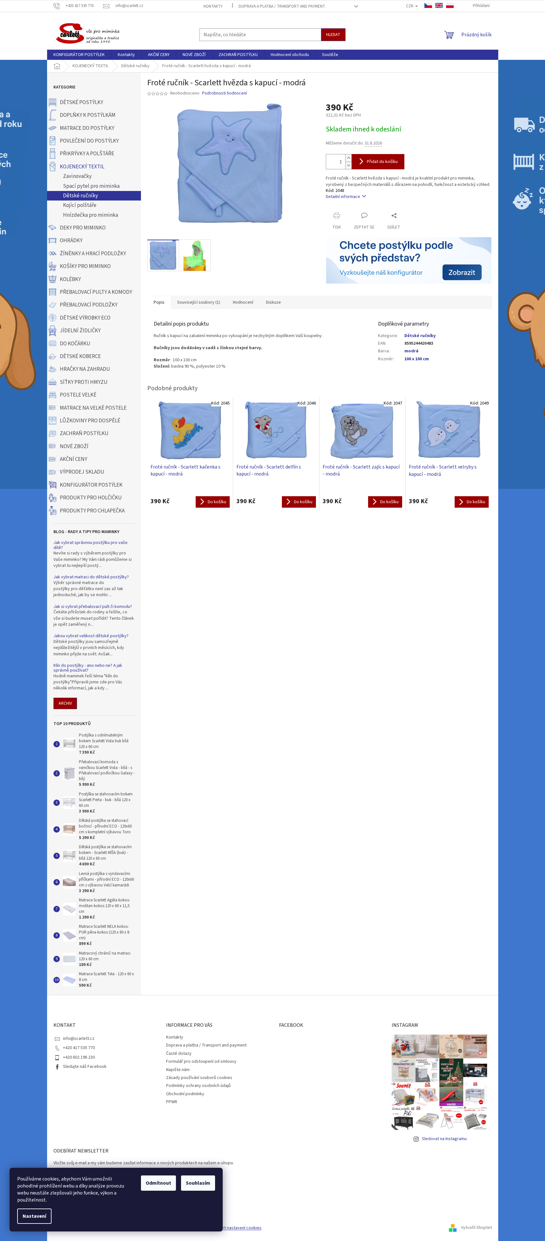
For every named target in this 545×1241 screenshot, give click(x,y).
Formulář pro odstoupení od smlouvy (201, 1061)
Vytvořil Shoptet (476, 1228)
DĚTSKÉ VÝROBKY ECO (85, 318)
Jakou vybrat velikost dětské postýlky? (91, 636)
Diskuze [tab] (273, 302)
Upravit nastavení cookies (237, 1228)
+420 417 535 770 (79, 1048)
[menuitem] (79, 55)
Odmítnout (158, 1183)
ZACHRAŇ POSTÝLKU (84, 433)
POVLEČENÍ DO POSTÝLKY (89, 141)
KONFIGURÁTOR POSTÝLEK (91, 485)
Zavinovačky (77, 176)
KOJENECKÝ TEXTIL (82, 167)
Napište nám (178, 1070)
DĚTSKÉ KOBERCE (80, 356)
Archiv (65, 703)
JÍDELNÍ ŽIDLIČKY (80, 331)
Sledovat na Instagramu (444, 1139)
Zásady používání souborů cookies (199, 1078)
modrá (411, 351)
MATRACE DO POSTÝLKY (87, 128)
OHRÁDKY (71, 240)
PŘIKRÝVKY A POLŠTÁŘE (87, 154)
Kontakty (213, 6)
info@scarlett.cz (78, 1038)
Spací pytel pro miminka (91, 186)
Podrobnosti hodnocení (224, 93)
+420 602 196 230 (79, 1057)
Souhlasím (198, 1183)
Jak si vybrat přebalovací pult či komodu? (92, 606)
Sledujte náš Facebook (85, 1066)
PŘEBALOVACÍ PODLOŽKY (88, 305)
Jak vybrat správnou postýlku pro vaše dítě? (90, 545)
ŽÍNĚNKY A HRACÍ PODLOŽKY (93, 253)
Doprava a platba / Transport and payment (282, 6)
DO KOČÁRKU (75, 344)
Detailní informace (343, 197)
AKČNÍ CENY (73, 459)
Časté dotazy (179, 1053)
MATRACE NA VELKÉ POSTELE (93, 408)
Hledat (333, 35)
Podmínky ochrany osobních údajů (198, 1085)
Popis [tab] (159, 302)
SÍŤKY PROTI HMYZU (84, 382)
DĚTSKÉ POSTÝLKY (81, 102)
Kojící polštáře (79, 205)
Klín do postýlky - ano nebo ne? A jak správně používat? (87, 668)
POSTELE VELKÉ (78, 395)
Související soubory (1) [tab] (198, 302)
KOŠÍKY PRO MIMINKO (85, 266)
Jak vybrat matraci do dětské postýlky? (91, 577)
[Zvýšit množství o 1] (348, 158)
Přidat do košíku (382, 162)
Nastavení (34, 1216)
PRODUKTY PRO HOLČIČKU (91, 498)
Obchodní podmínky (185, 1094)
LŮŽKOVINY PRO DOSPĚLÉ (90, 421)
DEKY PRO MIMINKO (83, 228)
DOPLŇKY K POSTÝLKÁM (87, 115)
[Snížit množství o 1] (348, 165)
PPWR (171, 1102)
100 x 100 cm (416, 359)
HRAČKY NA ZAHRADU (85, 369)
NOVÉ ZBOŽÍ (74, 446)
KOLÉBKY (70, 279)
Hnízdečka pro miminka (90, 215)
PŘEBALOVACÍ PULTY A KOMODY (96, 292)
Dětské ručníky (80, 196)
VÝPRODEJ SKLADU (82, 472)
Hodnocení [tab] (243, 302)
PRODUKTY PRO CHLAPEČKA (92, 511)
